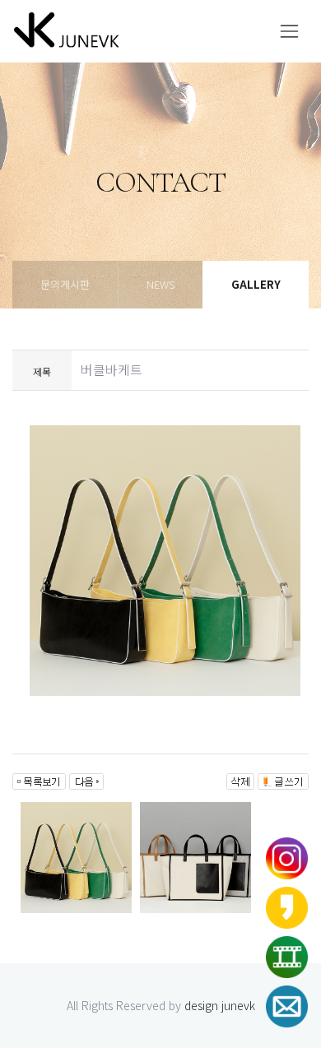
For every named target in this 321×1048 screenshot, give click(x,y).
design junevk (219, 1005)
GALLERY (256, 284)
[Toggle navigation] (289, 30)
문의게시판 (65, 284)
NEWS (160, 284)
